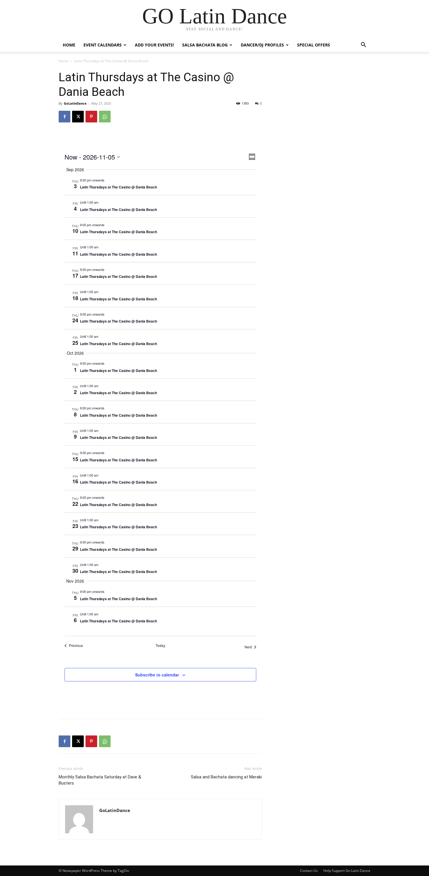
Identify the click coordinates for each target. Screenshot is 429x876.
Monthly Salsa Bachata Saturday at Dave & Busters (100, 780)
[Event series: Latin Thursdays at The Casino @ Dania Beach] (107, 180)
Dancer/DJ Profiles (262, 45)
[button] (363, 45)
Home (69, 45)
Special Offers (313, 45)
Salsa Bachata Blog (205, 45)
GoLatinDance (75, 103)
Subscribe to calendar (157, 675)
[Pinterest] (91, 116)
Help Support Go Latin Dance (346, 870)
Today (160, 645)
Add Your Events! (154, 45)
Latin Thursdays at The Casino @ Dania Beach (118, 187)
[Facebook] (64, 116)
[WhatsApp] (105, 116)
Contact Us (309, 870)
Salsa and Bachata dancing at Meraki (226, 777)
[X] (78, 116)
